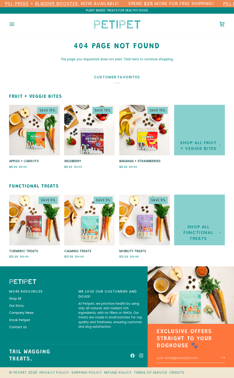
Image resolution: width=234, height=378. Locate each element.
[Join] (221, 357)
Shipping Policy (87, 372)
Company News (21, 313)
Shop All (15, 298)
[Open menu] (16, 24)
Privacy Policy (54, 372)
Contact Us (18, 327)
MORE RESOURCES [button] (26, 291)
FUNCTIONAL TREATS (34, 186)
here (135, 59)
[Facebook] (132, 356)
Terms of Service (150, 372)
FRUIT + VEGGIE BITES (35, 96)
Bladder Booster (56, 3)
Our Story (16, 306)
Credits (177, 372)
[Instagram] (141, 356)
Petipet (20, 372)
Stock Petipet (19, 320)
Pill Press (17, 3)
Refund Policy (118, 372)
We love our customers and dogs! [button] (107, 294)
